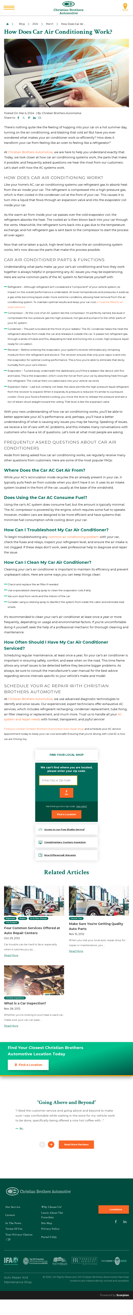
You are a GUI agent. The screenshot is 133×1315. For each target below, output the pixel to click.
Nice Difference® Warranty (60, 855)
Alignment (10, 918)
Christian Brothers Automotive (30, 152)
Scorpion (122, 1295)
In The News (13, 1223)
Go (66, 794)
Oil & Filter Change (38, 918)
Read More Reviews (76, 1144)
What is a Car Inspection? (25, 1003)
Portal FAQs (49, 1237)
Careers (10, 1215)
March (49, 23)
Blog (22, 23)
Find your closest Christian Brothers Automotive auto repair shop (44, 728)
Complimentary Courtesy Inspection (65, 842)
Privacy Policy (50, 1229)
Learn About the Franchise (52, 1215)
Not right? (81, 806)
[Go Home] (6, 24)
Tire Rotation (11, 922)
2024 (35, 23)
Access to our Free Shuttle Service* (64, 829)
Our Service (12, 1207)
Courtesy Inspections (15, 998)
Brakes (22, 918)
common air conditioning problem (73, 537)
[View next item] (51, 1144)
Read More (11, 955)
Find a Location (66, 814)
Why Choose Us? (51, 1207)
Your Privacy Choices (18, 1234)
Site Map (46, 1223)
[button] (9, 8)
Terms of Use (13, 1229)
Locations (115, 1209)
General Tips (76, 918)
